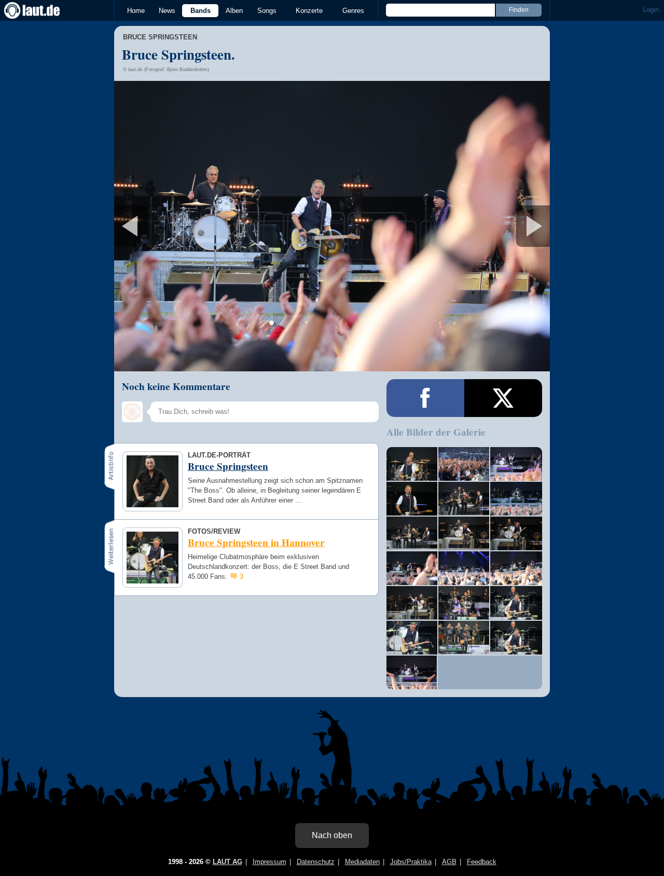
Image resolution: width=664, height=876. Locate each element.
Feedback (481, 862)
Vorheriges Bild (186, 226)
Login (651, 9)
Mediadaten (362, 862)
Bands (200, 11)
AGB (449, 862)
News (167, 11)
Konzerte (309, 11)
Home (136, 11)
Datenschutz (316, 862)
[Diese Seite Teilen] (425, 398)
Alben (234, 11)
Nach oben (332, 835)
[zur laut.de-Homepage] (41, 10)
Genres (353, 11)
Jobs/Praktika (411, 862)
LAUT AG (227, 862)
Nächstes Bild (332, 226)
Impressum (269, 862)
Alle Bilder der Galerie (436, 432)
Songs (266, 11)
